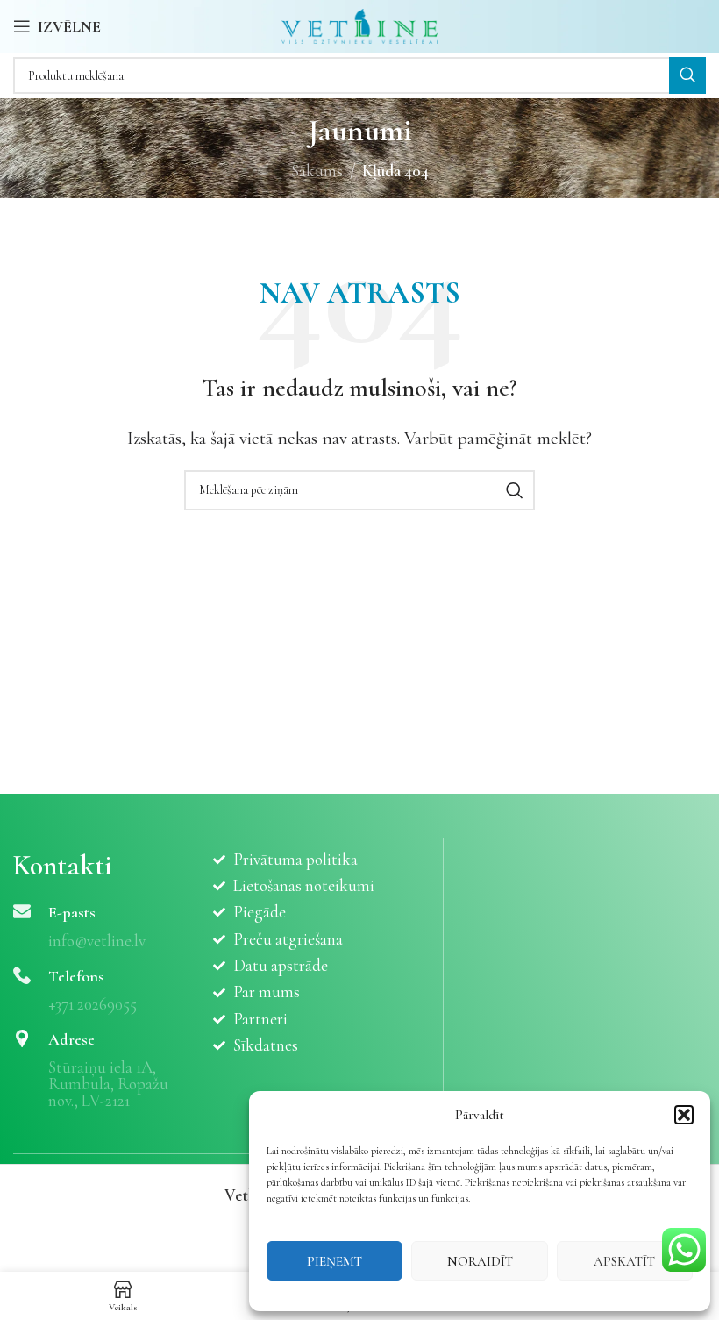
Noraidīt (480, 1261)
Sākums (317, 171)
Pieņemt (334, 1261)
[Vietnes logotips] (359, 24)
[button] (684, 1115)
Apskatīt (624, 1261)
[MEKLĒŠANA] (687, 75)
